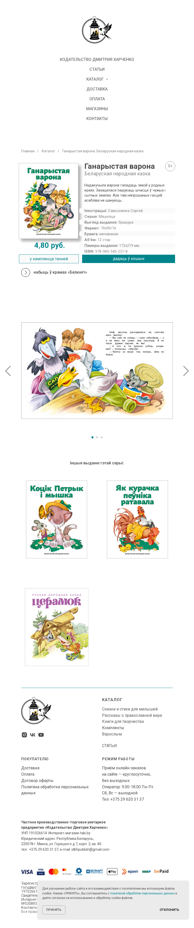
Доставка (97, 89)
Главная (28, 151)
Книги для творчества (123, 721)
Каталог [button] (95, 79)
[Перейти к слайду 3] (102, 437)
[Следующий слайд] (186, 371)
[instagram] (24, 735)
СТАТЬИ (109, 745)
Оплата (97, 99)
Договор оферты (37, 780)
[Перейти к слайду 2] (97, 437)
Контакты (97, 118)
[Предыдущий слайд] (8, 371)
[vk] (33, 735)
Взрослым (112, 734)
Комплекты (113, 727)
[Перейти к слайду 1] (92, 437)
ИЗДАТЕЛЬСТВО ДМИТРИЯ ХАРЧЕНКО (97, 59)
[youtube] (41, 735)
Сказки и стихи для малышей (130, 709)
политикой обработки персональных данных (142, 893)
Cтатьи (97, 69)
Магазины (97, 108)
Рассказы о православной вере (132, 715)
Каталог (48, 151)
